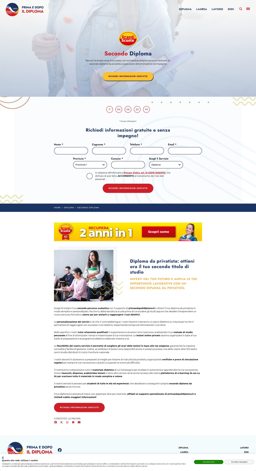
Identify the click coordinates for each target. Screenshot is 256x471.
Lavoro (217, 9)
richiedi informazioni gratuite (128, 76)
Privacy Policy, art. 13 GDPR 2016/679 (144, 173)
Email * (172, 144)
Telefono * (136, 144)
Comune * (117, 158)
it (110, 109)
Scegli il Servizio (158, 158)
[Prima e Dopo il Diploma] (24, 9)
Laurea (201, 9)
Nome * (58, 144)
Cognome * (98, 144)
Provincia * (79, 158)
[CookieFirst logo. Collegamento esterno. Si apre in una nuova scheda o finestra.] (3, 458)
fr (146, 109)
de (128, 109)
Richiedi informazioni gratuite (128, 188)
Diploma (185, 9)
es (137, 109)
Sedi (231, 9)
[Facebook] (60, 450)
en (118, 109)
